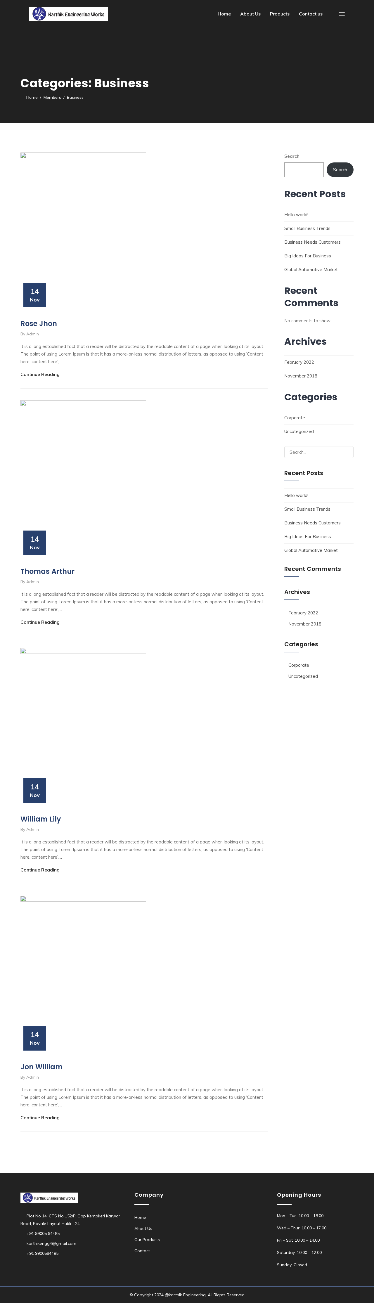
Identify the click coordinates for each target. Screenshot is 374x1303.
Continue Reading (40, 374)
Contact (142, 1250)
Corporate (294, 417)
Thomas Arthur (47, 571)
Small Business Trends (307, 228)
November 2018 (300, 376)
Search (291, 156)
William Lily (40, 819)
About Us (250, 14)
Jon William (41, 1067)
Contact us (311, 14)
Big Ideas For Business (307, 256)
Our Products (147, 1239)
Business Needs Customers (312, 242)
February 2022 (299, 362)
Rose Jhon (38, 323)
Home (224, 14)
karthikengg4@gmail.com (51, 1243)
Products (280, 14)
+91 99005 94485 (43, 1233)
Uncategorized (299, 431)
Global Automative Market (311, 269)
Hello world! (296, 214)
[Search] (347, 452)
